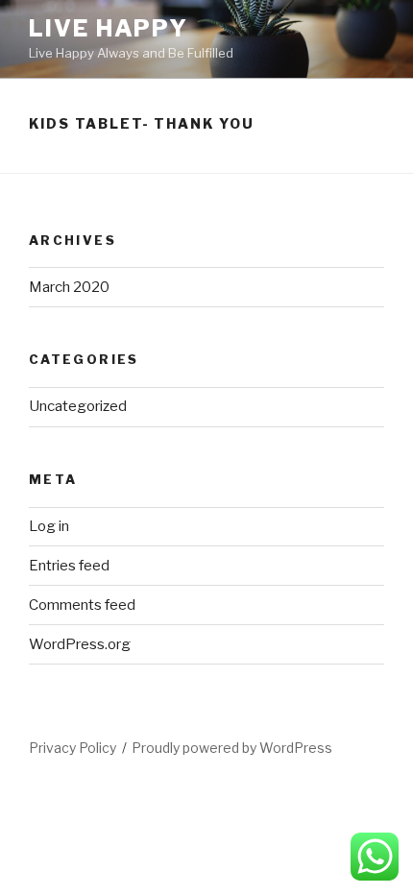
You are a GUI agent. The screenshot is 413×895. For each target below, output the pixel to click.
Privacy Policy (72, 747)
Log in (49, 526)
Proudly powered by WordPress (232, 747)
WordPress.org (80, 644)
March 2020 (69, 287)
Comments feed (82, 605)
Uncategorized (78, 406)
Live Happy (108, 28)
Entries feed (69, 565)
